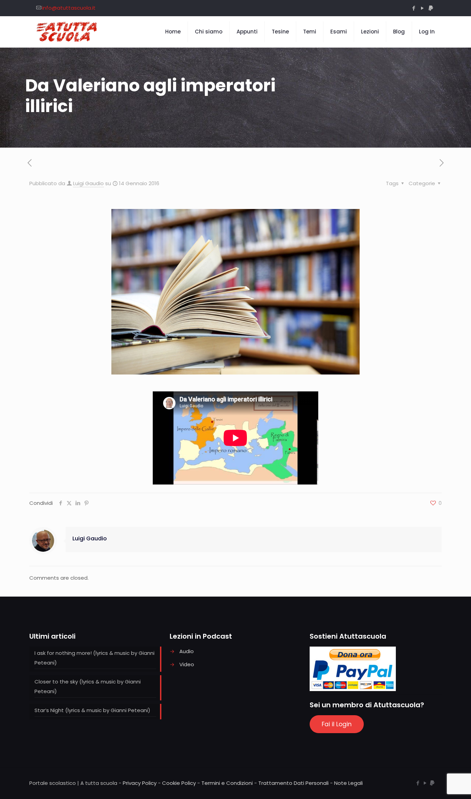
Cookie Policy (179, 783)
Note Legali (348, 783)
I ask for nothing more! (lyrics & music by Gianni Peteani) (94, 657)
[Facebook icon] (413, 8)
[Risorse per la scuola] (67, 31)
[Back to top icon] (438, 785)
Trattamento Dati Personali (293, 783)
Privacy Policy (140, 783)
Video (186, 664)
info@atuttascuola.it (69, 7)
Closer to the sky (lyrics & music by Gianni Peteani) (87, 686)
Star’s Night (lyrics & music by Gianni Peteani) (92, 710)
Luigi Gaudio (88, 183)
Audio (186, 651)
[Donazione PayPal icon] (430, 8)
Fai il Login (337, 724)
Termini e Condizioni (227, 783)
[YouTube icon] (422, 8)
